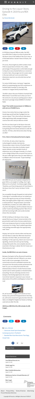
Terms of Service (21, 391)
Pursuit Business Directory (8, 393)
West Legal (8, 380)
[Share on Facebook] (5, 48)
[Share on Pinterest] (17, 48)
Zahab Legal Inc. (10, 365)
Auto (5, 328)
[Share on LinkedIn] (23, 48)
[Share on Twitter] (11, 48)
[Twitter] (17, 343)
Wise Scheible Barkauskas (13, 370)
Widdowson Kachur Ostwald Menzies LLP (17, 375)
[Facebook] (13, 343)
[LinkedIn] (22, 343)
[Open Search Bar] (33, 2)
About (2, 391)
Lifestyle (10, 328)
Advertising (30, 391)
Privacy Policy (10, 391)
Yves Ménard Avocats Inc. (12, 360)
